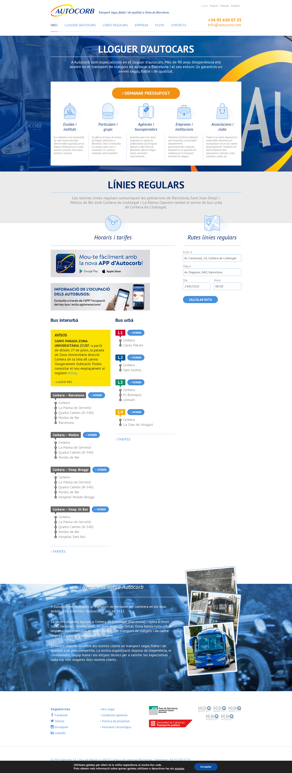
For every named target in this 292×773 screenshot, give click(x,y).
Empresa (141, 25)
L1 (120, 332)
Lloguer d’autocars (80, 25)
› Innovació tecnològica (115, 727)
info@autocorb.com (224, 24)
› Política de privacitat (115, 721)
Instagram (61, 727)
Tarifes (59, 551)
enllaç (72, 373)
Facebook (61, 715)
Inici (54, 25)
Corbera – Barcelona (68, 395)
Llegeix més (64, 382)
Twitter (59, 721)
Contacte (178, 25)
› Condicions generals (114, 715)
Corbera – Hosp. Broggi (70, 469)
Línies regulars (115, 25)
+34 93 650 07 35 (224, 19)
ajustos (179, 768)
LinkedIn (60, 733)
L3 (120, 382)
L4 (120, 412)
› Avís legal (107, 709)
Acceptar (206, 767)
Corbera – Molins (66, 435)
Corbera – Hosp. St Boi (70, 509)
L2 (120, 357)
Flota (159, 25)
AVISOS (61, 335)
